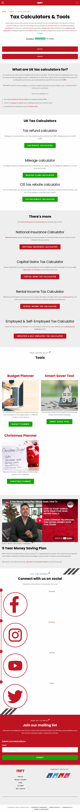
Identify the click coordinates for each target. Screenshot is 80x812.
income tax (43, 26)
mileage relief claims (47, 28)
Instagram (52, 622)
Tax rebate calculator (40, 145)
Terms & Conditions (41, 809)
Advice (11, 11)
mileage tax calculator (62, 166)
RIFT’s (9, 86)
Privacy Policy (54, 807)
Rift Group (20, 789)
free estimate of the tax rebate (18, 99)
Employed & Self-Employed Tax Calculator (40, 336)
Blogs (40, 49)
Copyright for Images (39, 807)
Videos (40, 56)
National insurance (11, 237)
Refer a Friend (21, 780)
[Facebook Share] (51, 775)
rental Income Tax (67, 297)
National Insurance (27, 222)
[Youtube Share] (62, 775)
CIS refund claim (32, 106)
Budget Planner (20, 375)
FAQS (20, 783)
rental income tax (53, 26)
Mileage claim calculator (40, 175)
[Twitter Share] (56, 775)
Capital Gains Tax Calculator (32, 270)
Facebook (52, 591)
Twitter (51, 683)
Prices (20, 777)
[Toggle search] (77, 2)
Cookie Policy (67, 807)
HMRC (64, 80)
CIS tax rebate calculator (40, 199)
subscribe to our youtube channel (37, 562)
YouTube (52, 653)
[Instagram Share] (68, 775)
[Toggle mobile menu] (2, 2)
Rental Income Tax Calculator (40, 306)
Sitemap (20, 786)
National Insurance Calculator (40, 247)
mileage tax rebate (17, 103)
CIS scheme (29, 31)
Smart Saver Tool (59, 375)
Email (4, 745)
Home (4, 11)
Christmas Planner (20, 435)
